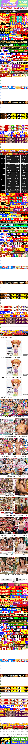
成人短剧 (24, 189)
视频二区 (3, 163)
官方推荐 (3, 174)
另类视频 (24, 164)
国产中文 (9, 189)
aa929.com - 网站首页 (12, 11)
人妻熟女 (9, 164)
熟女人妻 (17, 183)
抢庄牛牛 (17, 173)
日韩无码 (24, 191)
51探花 (24, 178)
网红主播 (17, 156)
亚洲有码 (9, 159)
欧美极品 (17, 159)
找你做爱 (24, 167)
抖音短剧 (9, 178)
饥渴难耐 (17, 167)
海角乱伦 (17, 186)
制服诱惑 (24, 186)
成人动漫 (24, 159)
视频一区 (3, 158)
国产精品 (9, 156)
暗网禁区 (9, 186)
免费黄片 (24, 183)
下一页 (20, 579)
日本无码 (24, 156)
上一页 (7, 579)
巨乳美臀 (24, 162)
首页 (3, 579)
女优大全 (17, 181)
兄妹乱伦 (17, 189)
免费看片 (3, 190)
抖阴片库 (3, 185)
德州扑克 (24, 173)
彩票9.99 (9, 175)
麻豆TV (17, 178)
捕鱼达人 (9, 173)
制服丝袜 (17, 164)
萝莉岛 (24, 181)
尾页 (14, 581)
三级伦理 (9, 162)
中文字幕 (17, 162)
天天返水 (24, 175)
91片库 (9, 181)
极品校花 (9, 191)
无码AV (3, 179)
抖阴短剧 (17, 191)
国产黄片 (9, 183)
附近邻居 (9, 167)
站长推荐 (3, 168)
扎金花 (16, 175)
